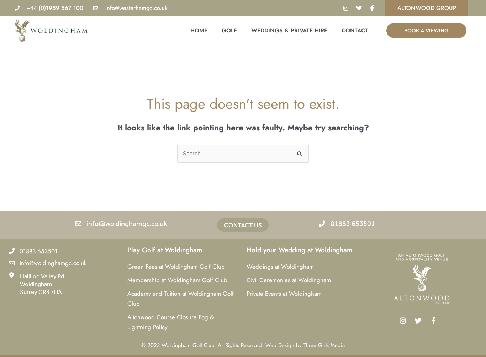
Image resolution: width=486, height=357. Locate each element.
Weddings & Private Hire (289, 30)
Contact (355, 30)
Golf (229, 30)
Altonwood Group (426, 8)
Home (198, 30)
